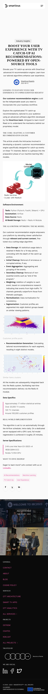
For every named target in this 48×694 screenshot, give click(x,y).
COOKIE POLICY (10, 585)
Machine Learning (29, 475)
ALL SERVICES (9, 614)
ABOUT (6, 573)
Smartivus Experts (27, 81)
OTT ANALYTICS (10, 608)
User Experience (23, 480)
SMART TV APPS (10, 602)
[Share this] (5, 488)
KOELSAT (7, 637)
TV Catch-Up (9, 480)
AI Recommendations (11, 475)
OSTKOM (6, 625)
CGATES (6, 631)
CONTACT (7, 568)
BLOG (5, 579)
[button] (42, 6)
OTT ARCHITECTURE (12, 596)
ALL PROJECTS (9, 643)
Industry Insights (23, 41)
